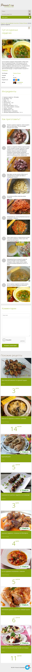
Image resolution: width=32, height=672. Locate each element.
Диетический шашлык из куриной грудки (14, 380)
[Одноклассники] (16, 80)
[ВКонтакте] (14, 80)
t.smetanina (20, 82)
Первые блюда (17, 73)
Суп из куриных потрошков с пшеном (13, 571)
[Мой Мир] (18, 80)
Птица (3, 383)
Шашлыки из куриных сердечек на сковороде (16, 495)
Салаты (3, 651)
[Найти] (29, 11)
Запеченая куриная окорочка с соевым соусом (16, 609)
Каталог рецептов (7, 14)
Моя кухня (4, 17)
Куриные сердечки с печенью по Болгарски (15, 533)
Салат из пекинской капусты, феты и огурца (15, 648)
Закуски (4, 498)
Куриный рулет (6, 456)
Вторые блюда (5, 422)
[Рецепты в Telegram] (27, 667)
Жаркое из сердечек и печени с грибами (14, 418)
